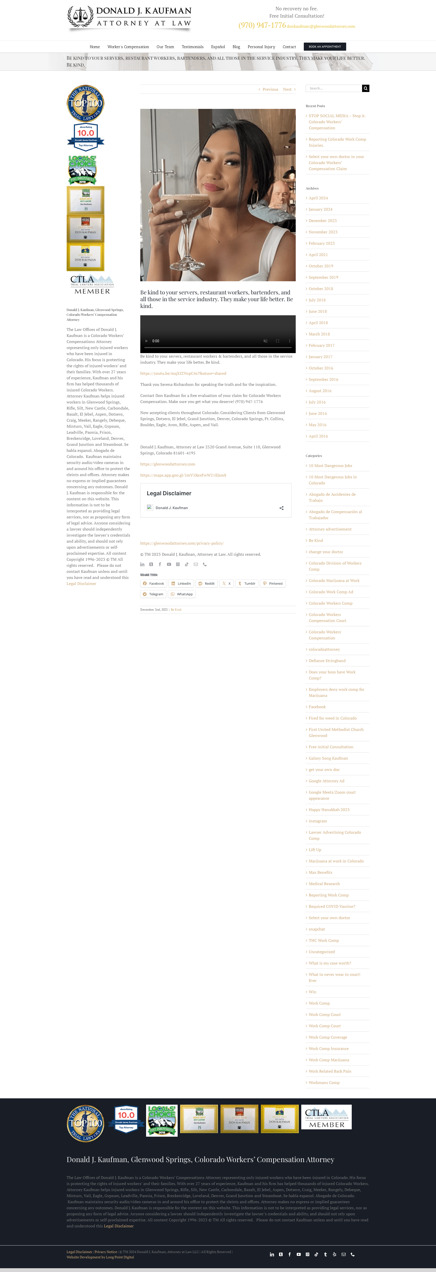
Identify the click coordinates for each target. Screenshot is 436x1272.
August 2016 (320, 390)
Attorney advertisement (330, 529)
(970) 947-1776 (262, 25)
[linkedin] (142, 564)
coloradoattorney (324, 649)
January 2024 (321, 209)
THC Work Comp (324, 940)
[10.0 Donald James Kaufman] (86, 151)
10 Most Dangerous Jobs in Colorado (333, 480)
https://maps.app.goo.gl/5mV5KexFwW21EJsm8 (183, 475)
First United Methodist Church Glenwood (336, 732)
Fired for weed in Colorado (333, 718)
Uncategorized (322, 951)
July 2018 (317, 300)
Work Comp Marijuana (329, 1060)
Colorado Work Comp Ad (331, 592)
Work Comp (319, 1003)
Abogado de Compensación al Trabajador (335, 514)
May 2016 (317, 424)
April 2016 (318, 436)
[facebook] (160, 564)
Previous (270, 89)
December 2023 (323, 220)
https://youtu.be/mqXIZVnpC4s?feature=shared (183, 373)
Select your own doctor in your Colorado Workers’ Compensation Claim (336, 162)
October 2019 (321, 266)
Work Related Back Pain (330, 1071)
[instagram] (178, 564)
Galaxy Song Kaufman (328, 758)
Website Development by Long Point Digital (100, 1257)
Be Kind (176, 609)
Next (287, 89)
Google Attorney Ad (326, 781)
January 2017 (321, 356)
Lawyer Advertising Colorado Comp (335, 835)
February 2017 (322, 345)
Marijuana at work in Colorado (336, 861)
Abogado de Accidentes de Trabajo (332, 497)
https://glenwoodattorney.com (167, 464)
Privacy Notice (106, 1251)
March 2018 (319, 334)
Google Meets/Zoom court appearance (332, 795)
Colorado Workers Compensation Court (327, 617)
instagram (318, 821)
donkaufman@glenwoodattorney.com (321, 26)
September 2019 (323, 277)
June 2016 (318, 413)
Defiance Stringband (327, 660)
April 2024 (318, 198)
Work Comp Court (325, 1014)
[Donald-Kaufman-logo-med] (130, 7)
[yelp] (335, 1254)
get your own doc (324, 769)
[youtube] (169, 564)
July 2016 (317, 402)
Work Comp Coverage (328, 1037)
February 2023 (322, 243)
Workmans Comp (324, 1082)
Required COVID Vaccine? (332, 906)
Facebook (317, 706)
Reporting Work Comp (329, 895)
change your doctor (326, 551)
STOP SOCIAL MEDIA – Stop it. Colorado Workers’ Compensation (337, 122)
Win (312, 992)
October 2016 (321, 368)
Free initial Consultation (331, 747)
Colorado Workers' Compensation (325, 635)
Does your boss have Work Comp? (332, 675)
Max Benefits (320, 872)
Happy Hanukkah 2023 (329, 809)
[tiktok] (187, 564)
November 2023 (323, 232)
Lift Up (315, 849)
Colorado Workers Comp (330, 603)
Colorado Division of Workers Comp (335, 566)
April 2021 (318, 254)
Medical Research (324, 883)
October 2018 (321, 288)
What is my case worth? (330, 963)
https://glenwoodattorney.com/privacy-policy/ (182, 543)
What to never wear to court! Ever (334, 977)
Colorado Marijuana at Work (334, 580)
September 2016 (323, 379)
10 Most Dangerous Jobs (330, 465)
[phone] (205, 564)
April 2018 (318, 322)
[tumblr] (325, 1254)
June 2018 (318, 311)
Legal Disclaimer (81, 583)
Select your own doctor (329, 917)
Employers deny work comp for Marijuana (336, 692)
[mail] (196, 564)
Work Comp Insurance (329, 1048)
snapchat (317, 929)
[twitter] (151, 564)
